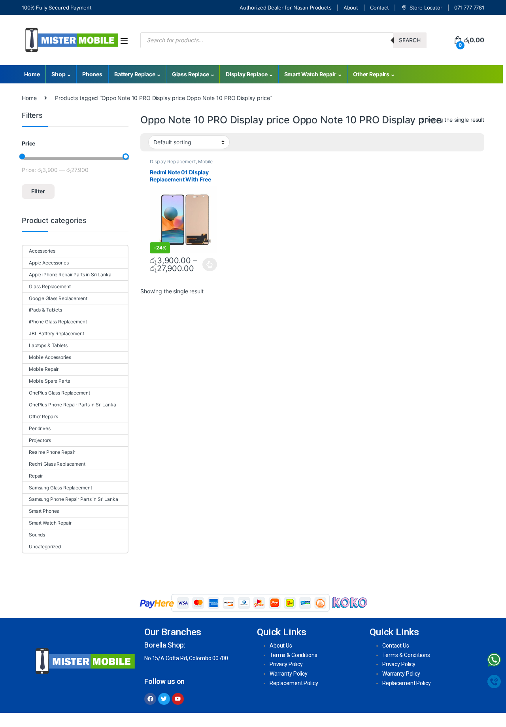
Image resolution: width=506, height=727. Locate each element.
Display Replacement (173, 161)
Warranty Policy (289, 673)
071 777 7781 (469, 7)
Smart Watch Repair (310, 74)
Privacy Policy (286, 664)
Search (410, 40)
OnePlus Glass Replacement (59, 393)
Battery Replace (134, 74)
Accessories (42, 251)
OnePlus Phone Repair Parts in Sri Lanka (72, 405)
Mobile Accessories (50, 357)
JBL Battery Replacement (56, 333)
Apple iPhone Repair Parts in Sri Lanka (70, 275)
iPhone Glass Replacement (58, 322)
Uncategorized (45, 546)
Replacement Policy (294, 683)
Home (32, 74)
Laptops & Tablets (48, 345)
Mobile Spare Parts (49, 381)
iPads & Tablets (45, 310)
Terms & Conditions (293, 655)
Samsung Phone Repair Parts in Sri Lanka (73, 499)
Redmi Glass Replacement (57, 464)
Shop (58, 74)
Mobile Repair (44, 369)
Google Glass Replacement (58, 298)
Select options (207, 264)
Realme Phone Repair (52, 452)
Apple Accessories (49, 263)
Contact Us (395, 645)
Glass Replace (190, 74)
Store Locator (426, 7)
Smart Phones (44, 511)
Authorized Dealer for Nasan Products (286, 7)
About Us (281, 645)
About (351, 7)
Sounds (37, 535)
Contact (379, 7)
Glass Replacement (50, 286)
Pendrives (40, 428)
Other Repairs (371, 74)
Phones (92, 74)
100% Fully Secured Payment (56, 7)
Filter (38, 191)
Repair (36, 476)
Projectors (40, 440)
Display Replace (247, 74)
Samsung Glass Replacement (60, 488)
